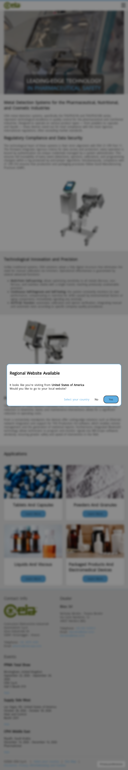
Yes (111, 399)
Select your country (76, 399)
